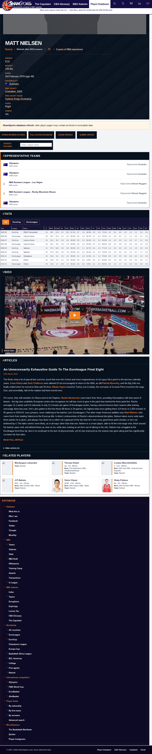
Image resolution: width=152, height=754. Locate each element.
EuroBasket (14, 692)
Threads (12, 530)
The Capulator (43, 4)
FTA (98, 228)
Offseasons (14, 564)
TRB (119, 228)
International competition (18, 677)
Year (2, 228)
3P (78, 228)
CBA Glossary (62, 4)
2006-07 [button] (4, 240)
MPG (51, 228)
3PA (83, 228)
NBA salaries (12, 587)
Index (11, 592)
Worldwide (11, 625)
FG (62, 228)
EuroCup (17, 222)
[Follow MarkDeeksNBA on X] (122, 3)
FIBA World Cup (16, 687)
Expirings (13, 606)
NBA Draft (13, 559)
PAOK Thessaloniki (30, 232)
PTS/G (57, 228)
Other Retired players (13, 135)
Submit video (9, 351)
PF (49, 49)
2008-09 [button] (4, 248)
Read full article (13, 440)
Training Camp (15, 568)
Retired (8, 49)
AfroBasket (14, 696)
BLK (135, 228)
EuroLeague (32, 222)
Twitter (12, 526)
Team (25, 228)
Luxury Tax (14, 611)
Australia (14, 84)
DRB (114, 228)
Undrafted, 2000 (13, 91)
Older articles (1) (12, 448)
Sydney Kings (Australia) (18, 99)
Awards (12, 573)
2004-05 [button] (4, 232)
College (12, 663)
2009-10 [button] (4, 252)
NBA (8, 540)
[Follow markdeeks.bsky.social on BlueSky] (131, 3)
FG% (72, 228)
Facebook (13, 521)
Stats (11, 554)
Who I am (13, 516)
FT (93, 228)
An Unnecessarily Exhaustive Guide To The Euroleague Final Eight (53, 369)
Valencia (27, 248)
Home (28, 4)
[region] (74, 246)
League (14, 228)
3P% (88, 228)
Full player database (41, 135)
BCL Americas (15, 658)
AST (125, 228)
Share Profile (65, 135)
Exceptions (14, 601)
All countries (14, 630)
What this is (14, 511)
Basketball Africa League (20, 654)
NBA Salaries (80, 4)
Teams (12, 545)
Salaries (12, 549)
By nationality (15, 706)
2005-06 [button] (4, 236)
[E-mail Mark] (147, 3)
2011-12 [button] (4, 260)
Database (10, 507)
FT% (104, 228)
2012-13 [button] (4, 264)
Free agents (14, 668)
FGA (67, 228)
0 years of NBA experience (69, 49)
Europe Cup (14, 649)
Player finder (12, 701)
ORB (109, 228)
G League (13, 583)
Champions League (18, 644)
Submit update (87, 135)
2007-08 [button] (4, 244)
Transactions (14, 578)
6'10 (7, 61)
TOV (140, 228)
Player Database (100, 4)
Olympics (13, 682)
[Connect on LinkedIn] (139, 3)
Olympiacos (28, 256)
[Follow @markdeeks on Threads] (114, 3)
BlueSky (12, 535)
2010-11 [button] (4, 256)
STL (130, 228)
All (5, 222)
